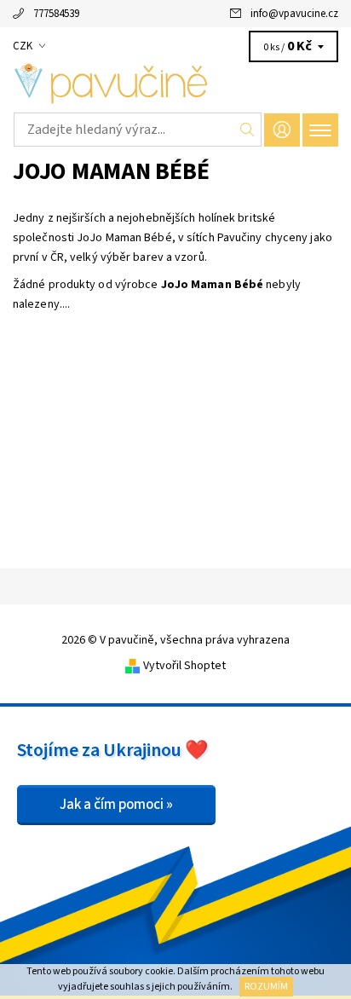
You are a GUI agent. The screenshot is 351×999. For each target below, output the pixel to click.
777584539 (56, 13)
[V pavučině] (175, 83)
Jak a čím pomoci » (116, 804)
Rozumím (266, 986)
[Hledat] (247, 130)
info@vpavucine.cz (294, 13)
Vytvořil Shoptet (184, 665)
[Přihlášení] (282, 130)
